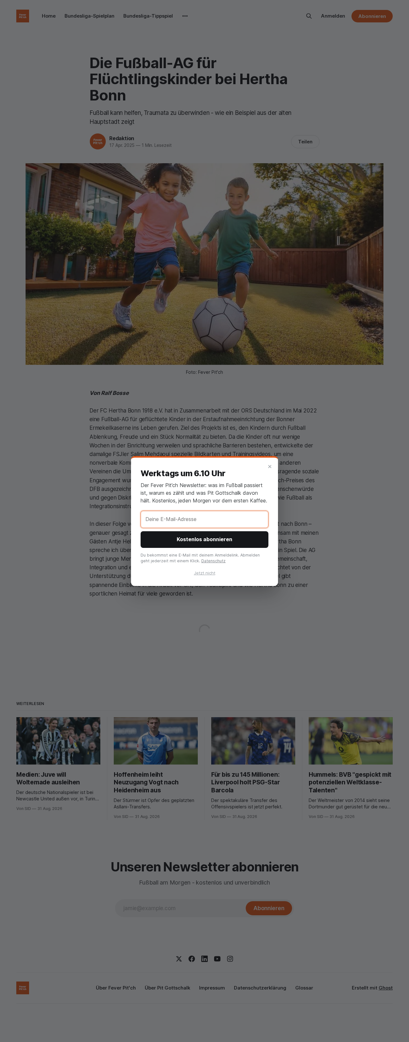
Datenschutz (213, 560)
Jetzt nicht (204, 572)
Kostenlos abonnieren (204, 539)
